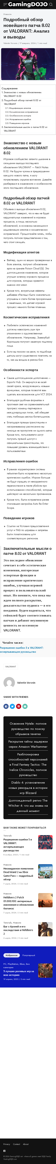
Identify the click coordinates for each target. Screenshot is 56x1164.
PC (4, 964)
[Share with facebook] (6, 706)
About (25, 1144)
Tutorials (7, 835)
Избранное (12, 955)
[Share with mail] (25, 706)
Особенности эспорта (20, 115)
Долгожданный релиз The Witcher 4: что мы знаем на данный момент (28, 805)
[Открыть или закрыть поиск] (51, 4)
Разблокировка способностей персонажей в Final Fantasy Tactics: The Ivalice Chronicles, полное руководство (28, 764)
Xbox (22, 964)
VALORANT (10, 666)
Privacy (6, 1144)
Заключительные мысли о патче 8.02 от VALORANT (25, 128)
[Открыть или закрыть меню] (5, 4)
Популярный (28, 955)
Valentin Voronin (10, 43)
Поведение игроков (19, 123)
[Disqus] (28, 1030)
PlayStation (13, 964)
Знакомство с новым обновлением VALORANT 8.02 (22, 94)
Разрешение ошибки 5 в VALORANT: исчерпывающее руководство (22, 650)
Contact (16, 1144)
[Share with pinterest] (18, 706)
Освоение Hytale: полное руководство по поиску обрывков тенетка (28, 728)
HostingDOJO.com (10, 1159)
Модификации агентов (20, 108)
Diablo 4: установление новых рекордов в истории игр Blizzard (28, 787)
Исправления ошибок (20, 119)
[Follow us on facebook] (5, 1150)
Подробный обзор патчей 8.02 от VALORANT (22, 102)
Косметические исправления (23, 111)
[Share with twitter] (12, 706)
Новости (7, 14)
